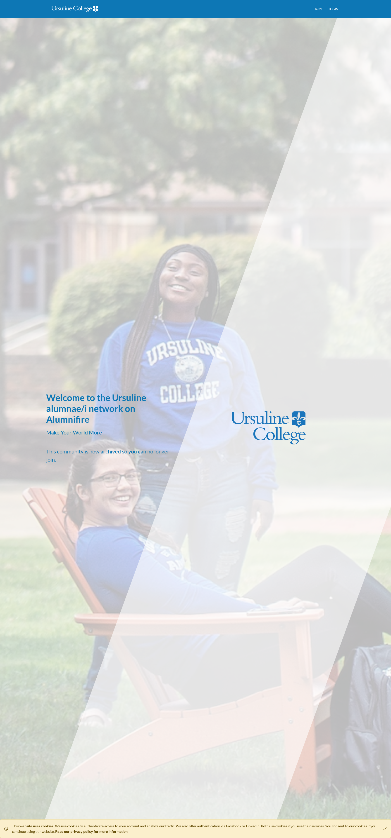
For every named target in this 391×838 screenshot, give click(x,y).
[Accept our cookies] (383, 828)
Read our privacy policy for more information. (92, 831)
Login (333, 9)
